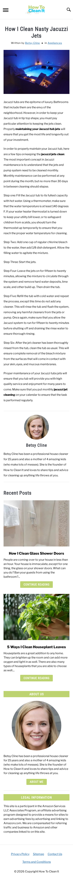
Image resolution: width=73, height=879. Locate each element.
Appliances (55, 42)
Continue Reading (36, 584)
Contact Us (55, 854)
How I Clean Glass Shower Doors (36, 553)
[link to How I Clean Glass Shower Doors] (36, 523)
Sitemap (38, 854)
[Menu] (5, 11)
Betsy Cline (32, 42)
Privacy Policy (20, 854)
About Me (36, 781)
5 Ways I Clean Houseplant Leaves (36, 647)
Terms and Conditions (36, 862)
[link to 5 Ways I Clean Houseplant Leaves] (36, 617)
